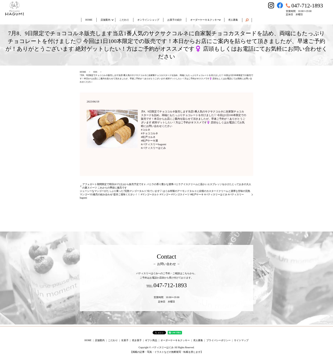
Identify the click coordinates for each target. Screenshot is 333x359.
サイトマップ (241, 340)
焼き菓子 (137, 340)
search (247, 20)
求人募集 (233, 20)
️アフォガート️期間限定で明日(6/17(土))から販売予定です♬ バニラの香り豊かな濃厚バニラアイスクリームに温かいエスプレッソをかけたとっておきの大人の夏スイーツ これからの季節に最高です (166, 186)
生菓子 (125, 340)
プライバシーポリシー (218, 340)
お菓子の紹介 (174, 20)
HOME (88, 20)
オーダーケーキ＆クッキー (204, 20)
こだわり (124, 20)
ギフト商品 (151, 340)
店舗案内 (105, 20)
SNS (95, 72)
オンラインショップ (148, 20)
